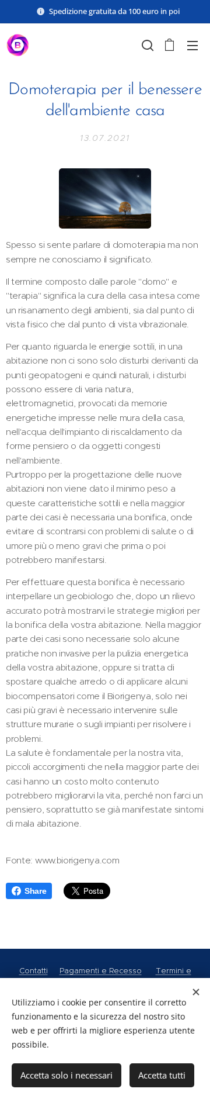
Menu (192, 45)
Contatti (33, 971)
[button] (146, 45)
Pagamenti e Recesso (101, 971)
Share (35, 891)
